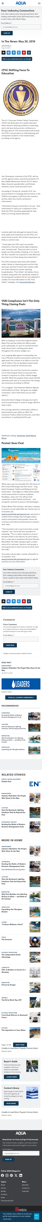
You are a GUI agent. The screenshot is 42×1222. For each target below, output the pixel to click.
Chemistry (5, 967)
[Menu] (3, 3)
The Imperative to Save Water (14, 1030)
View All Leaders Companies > (21, 697)
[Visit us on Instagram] (6, 1175)
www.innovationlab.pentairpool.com (16, 514)
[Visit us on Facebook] (2, 1175)
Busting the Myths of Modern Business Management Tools (12, 716)
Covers (4, 922)
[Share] (9, 53)
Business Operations (9, 952)
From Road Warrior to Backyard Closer (15, 1016)
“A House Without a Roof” (12, 924)
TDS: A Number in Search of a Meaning (13, 971)
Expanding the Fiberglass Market (13, 749)
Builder (5, 1028)
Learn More (12, 1077)
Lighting (5, 724)
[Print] (3, 53)
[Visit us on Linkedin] (20, 1175)
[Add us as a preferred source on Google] (29, 53)
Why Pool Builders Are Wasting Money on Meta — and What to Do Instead (14, 740)
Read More (11, 1103)
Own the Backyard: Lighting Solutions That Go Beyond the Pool (14, 727)
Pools (4, 937)
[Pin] (24, 53)
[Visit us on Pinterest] (11, 1175)
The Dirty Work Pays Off (11, 1000)
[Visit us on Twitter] (16, 1175)
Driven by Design (9, 985)
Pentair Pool (6, 781)
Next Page (20, 1045)
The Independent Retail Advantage (11, 956)
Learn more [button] (7, 1219)
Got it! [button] (36, 1217)
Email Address (6, 23)
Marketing (6, 736)
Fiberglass (6, 747)
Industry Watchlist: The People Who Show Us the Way (21, 669)
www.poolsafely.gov (27, 282)
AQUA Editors (6, 46)
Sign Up (7, 33)
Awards (5, 998)
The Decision (7, 939)
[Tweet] (19, 53)
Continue (10, 645)
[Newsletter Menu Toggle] (39, 3)
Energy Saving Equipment (11, 779)
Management (6, 666)
